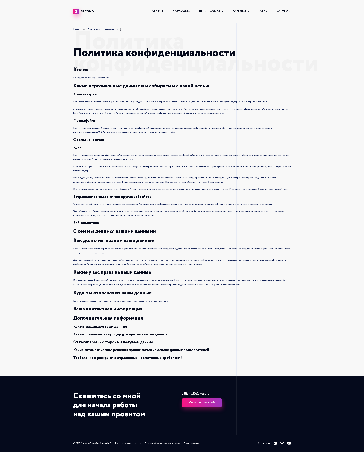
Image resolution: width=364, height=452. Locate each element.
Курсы (263, 11)
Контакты (284, 11)
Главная (76, 29)
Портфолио (181, 11)
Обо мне (158, 11)
